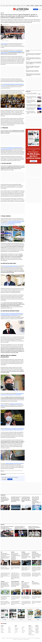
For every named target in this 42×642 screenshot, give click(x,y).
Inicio (1, 5)
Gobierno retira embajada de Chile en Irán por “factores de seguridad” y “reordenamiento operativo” (33, 67)
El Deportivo (18, 5)
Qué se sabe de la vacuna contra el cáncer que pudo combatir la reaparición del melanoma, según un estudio (36, 500)
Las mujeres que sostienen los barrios (36, 583)
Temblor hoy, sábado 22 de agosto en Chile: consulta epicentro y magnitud (32, 93)
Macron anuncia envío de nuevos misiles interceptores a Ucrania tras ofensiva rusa (32, 71)
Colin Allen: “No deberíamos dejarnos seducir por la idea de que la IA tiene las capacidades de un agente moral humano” (26, 574)
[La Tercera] (4, 618)
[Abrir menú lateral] (1, 9)
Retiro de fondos (9, 470)
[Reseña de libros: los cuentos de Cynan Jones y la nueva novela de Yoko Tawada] (16, 592)
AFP (3, 471)
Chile (1, 552)
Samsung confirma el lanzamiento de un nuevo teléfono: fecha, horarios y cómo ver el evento (5, 585)
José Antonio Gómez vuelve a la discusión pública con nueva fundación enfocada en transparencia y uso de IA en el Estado (33, 63)
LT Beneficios (32, 5)
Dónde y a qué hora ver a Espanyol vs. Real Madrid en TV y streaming (34, 527)
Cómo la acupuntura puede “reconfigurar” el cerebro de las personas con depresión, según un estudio (31, 112)
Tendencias (23, 552)
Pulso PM (5, 470)
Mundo (22, 5)
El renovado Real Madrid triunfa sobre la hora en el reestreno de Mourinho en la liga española (36, 555)
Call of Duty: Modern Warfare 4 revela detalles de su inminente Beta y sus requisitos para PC (5, 598)
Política (4, 5)
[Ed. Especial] (29, 618)
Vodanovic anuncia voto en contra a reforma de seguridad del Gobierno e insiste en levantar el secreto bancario (33, 75)
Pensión (2, 471)
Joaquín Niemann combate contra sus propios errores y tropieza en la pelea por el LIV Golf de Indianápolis (36, 574)
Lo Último (27, 5)
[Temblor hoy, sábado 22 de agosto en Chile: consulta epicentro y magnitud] (39, 94)
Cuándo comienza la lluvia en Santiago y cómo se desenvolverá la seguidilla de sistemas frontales (26, 568)
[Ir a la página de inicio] (21, 9)
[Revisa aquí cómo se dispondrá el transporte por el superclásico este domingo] (7, 533)
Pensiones (21, 470)
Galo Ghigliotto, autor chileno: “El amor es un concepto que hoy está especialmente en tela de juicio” (15, 598)
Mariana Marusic (6, 24)
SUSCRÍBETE (33, 161)
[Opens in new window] (21, 618)
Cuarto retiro (13, 470)
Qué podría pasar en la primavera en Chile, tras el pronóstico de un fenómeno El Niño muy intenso (16, 499)
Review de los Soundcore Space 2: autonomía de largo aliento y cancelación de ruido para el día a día (5, 603)
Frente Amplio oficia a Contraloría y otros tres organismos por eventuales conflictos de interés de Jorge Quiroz (32, 105)
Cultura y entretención (15, 581)
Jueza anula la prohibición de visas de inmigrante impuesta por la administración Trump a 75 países (26, 603)
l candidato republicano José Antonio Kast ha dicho (13, 463)
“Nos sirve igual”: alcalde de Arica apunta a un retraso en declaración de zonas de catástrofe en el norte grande (33, 59)
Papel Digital (37, 5)
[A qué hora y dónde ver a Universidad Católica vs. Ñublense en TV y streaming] (21, 533)
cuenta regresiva (4, 43)
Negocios (10, 5)
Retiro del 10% (17, 470)
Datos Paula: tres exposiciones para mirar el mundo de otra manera (36, 602)
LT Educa (40, 5)
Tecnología (14, 5)
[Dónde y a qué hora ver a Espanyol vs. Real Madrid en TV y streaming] (34, 533)
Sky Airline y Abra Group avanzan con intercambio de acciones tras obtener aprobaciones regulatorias (15, 556)
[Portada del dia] (33, 145)
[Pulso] (13, 618)
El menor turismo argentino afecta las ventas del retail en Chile (15, 568)
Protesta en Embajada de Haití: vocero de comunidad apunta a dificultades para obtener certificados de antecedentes (32, 101)
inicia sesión (4, 479)
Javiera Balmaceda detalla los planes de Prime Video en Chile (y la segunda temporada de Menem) (15, 603)
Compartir (2, 40)
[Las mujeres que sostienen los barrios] (36, 592)
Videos (24, 5)
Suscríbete (10, 479)
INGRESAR (40, 9)
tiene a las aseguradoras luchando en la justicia (16, 221)
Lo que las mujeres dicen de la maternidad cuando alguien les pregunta (36, 597)
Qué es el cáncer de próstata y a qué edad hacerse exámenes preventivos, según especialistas (32, 97)
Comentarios (7, 40)
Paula (33, 581)
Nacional (7, 5)
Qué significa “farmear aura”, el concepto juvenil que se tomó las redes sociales (5, 499)
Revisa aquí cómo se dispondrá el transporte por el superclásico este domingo (7, 527)
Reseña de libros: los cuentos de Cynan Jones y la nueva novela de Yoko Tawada (15, 584)
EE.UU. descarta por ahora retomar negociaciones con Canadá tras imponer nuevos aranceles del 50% (33, 54)
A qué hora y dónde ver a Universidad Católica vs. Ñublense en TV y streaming (20, 527)
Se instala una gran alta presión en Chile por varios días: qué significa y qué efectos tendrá (26, 499)
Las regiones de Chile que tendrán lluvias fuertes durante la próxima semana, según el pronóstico (26, 555)
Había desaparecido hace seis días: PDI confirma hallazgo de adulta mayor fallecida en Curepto (31, 108)
